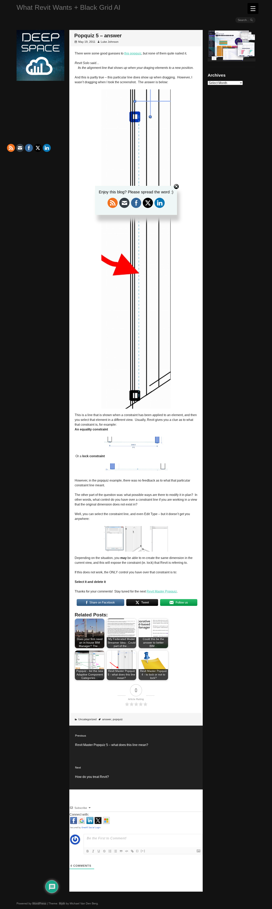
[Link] (132, 851)
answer (106, 719)
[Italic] (93, 851)
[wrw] (231, 59)
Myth (62, 903)
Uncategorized (87, 719)
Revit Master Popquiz (162, 591)
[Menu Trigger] (253, 8)
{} (137, 850)
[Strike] (104, 851)
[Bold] (87, 851)
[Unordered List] (115, 851)
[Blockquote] (121, 851)
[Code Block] (126, 851)
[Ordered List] (110, 851)
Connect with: (79, 814)
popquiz (118, 719)
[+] (143, 850)
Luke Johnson (109, 41)
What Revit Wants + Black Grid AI (68, 7)
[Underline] (99, 851)
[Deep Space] (40, 79)
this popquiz (132, 53)
